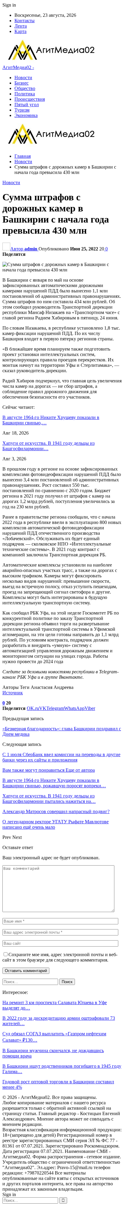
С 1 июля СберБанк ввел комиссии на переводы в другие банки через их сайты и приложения (61, 757)
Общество (24, 88)
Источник (12, 692)
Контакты (24, 20)
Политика (24, 93)
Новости (23, 77)
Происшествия (29, 99)
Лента (20, 25)
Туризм (21, 109)
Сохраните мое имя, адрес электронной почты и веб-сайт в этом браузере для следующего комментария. (59, 957)
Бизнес (21, 82)
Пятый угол (26, 104)
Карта (20, 31)
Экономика (26, 115)
